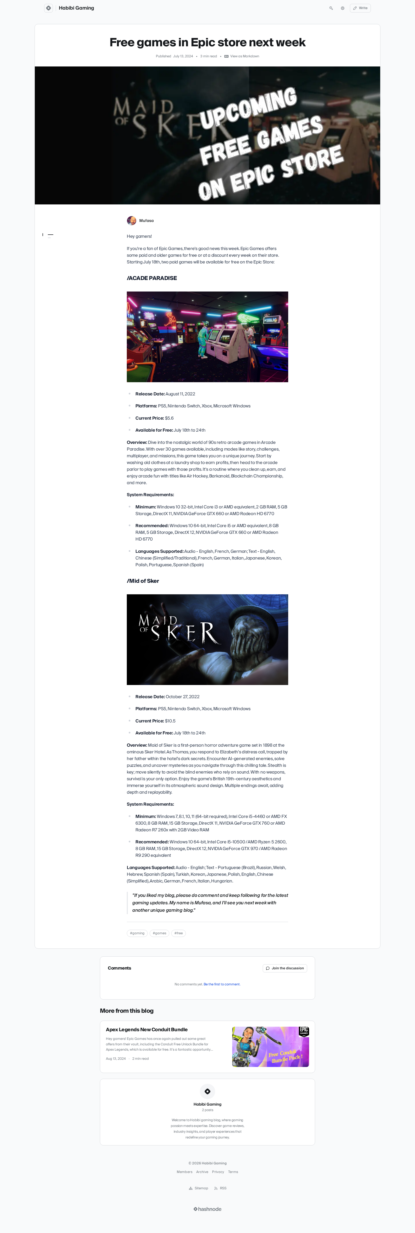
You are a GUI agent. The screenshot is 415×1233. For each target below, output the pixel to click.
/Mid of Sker (54, 251)
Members (184, 1172)
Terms (233, 1172)
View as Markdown (244, 56)
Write (363, 8)
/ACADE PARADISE (60, 244)
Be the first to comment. (222, 984)
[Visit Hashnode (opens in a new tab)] (207, 1209)
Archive (202, 1172)
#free (178, 933)
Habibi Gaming (76, 8)
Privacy (218, 1172)
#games (159, 933)
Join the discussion (288, 968)
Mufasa (146, 221)
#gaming (137, 933)
